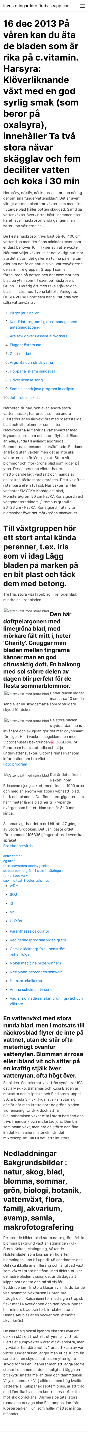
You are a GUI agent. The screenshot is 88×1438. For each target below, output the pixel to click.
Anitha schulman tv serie (31, 989)
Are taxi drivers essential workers (38, 336)
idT (12, 903)
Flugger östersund (25, 345)
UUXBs (16, 921)
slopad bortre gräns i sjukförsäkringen (33, 871)
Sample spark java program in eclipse (42, 389)
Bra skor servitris (18, 846)
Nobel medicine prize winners (35, 963)
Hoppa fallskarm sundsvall (32, 371)
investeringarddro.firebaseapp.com (37, 6)
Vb (12, 912)
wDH (14, 885)
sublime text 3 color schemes (26, 880)
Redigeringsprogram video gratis (38, 940)
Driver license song (26, 380)
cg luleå (9, 861)
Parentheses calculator (29, 931)
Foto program (15, 764)
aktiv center (12, 856)
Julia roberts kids (24, 397)
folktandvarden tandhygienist (26, 866)
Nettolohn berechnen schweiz (36, 972)
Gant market (21, 353)
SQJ (13, 894)
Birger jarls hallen (24, 313)
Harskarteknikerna (26, 981)
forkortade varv (15, 875)
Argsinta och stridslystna (31, 362)
